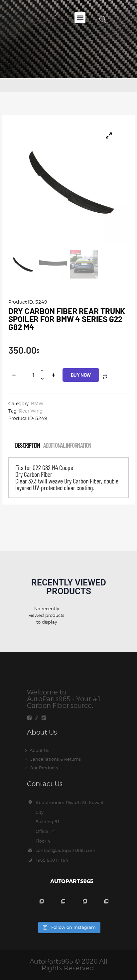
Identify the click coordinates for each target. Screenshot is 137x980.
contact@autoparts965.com (65, 850)
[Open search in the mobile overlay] (102, 19)
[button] (79, 17)
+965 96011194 (52, 860)
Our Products (44, 767)
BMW (37, 403)
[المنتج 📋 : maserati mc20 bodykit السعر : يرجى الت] (36, 907)
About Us (39, 750)
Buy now (81, 375)
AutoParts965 (51, 961)
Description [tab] (27, 445)
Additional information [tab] (67, 445)
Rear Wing (31, 411)
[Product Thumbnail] (108, 135)
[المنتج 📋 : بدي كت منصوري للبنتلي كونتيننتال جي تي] (101, 907)
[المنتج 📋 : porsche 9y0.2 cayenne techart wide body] (58, 907)
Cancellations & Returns (55, 759)
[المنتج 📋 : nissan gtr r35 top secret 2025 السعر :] (79, 907)
